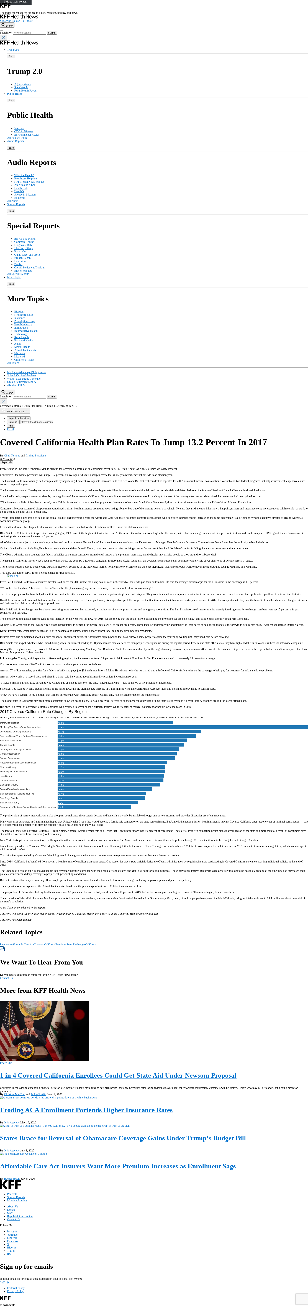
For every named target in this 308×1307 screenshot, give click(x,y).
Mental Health (22, 346)
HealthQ (19, 191)
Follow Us (18, 20)
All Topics (13, 362)
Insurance (19, 317)
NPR (28, 572)
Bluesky (11, 1247)
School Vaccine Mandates (21, 375)
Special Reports (16, 204)
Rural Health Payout (25, 90)
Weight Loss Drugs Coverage (23, 378)
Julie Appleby (12, 1122)
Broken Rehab (22, 257)
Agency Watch (22, 84)
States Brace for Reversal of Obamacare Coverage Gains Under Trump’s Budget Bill (123, 1138)
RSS (9, 1253)
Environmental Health (26, 134)
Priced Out (20, 251)
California (90, 944)
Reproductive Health (26, 330)
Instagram (12, 1231)
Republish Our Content (20, 1216)
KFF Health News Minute (29, 181)
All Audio (12, 200)
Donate (28, 20)
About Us (12, 1206)
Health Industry (23, 324)
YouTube (12, 1234)
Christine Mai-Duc (14, 1094)
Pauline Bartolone (36, 455)
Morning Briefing (17, 1200)
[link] (6, 462)
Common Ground (24, 241)
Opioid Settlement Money (21, 381)
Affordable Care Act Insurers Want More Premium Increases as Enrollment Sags (118, 1166)
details (69, 572)
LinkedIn (12, 1237)
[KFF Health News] (19, 17)
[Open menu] (1, 30)
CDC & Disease (23, 131)
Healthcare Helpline (25, 178)
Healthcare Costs (23, 314)
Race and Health (23, 340)
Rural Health (21, 337)
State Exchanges (76, 944)
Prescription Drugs (24, 321)
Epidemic (19, 197)
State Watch (21, 87)
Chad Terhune (12, 455)
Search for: (6, 32)
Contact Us (6, 977)
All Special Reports (18, 273)
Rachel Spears (12, 1178)
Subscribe (5, 20)
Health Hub (20, 188)
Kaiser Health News (43, 913)
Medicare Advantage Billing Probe (26, 372)
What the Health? (24, 175)
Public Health (14, 93)
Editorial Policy (16, 1288)
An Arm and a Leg (24, 184)
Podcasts (12, 1194)
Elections (19, 311)
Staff (9, 1212)
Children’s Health (24, 359)
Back (11, 56)
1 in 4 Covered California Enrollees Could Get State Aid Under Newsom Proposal (118, 1075)
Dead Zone (20, 261)
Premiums (61, 944)
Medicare (19, 353)
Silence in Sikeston (25, 194)
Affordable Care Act (25, 350)
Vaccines (19, 128)
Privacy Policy (15, 1291)
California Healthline (87, 913)
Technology (21, 334)
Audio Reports (15, 141)
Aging (17, 343)
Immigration (21, 327)
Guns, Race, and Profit (27, 254)
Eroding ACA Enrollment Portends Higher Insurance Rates (86, 1110)
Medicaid (19, 356)
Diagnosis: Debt (23, 245)
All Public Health (17, 137)
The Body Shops (23, 248)
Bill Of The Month (24, 238)
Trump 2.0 (13, 49)
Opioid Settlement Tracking (29, 267)
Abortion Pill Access (18, 385)
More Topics (14, 277)
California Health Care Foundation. (138, 913)
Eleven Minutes (23, 270)
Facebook (12, 1241)
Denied (18, 264)
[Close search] (3, 37)
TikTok (11, 1250)
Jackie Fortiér (38, 1094)
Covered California (44, 944)
